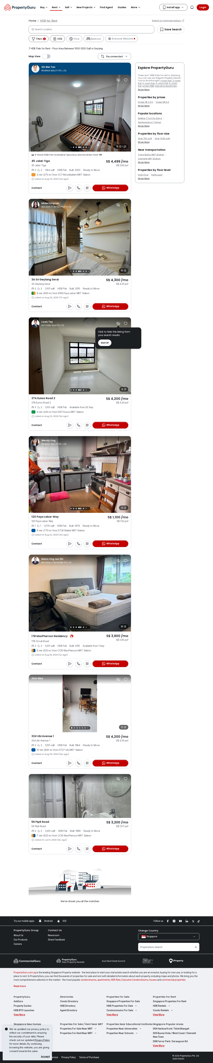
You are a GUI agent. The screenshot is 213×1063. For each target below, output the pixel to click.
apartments (103, 979)
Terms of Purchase (89, 1057)
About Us (18, 935)
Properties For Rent (164, 996)
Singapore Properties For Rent (169, 1001)
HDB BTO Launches (24, 1010)
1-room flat (166, 80)
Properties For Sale (117, 996)
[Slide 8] (86, 147)
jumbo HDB (148, 86)
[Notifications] (192, 7)
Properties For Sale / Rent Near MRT (81, 1024)
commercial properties (174, 979)
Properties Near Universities (121, 1028)
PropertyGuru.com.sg (25, 972)
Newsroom (53, 935)
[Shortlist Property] (125, 80)
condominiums (88, 979)
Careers (18, 944)
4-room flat (162, 83)
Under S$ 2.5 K (145, 102)
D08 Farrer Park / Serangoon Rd (170, 1041)
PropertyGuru (22, 996)
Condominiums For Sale (119, 1010)
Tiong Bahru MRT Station (151, 154)
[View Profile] (49, 69)
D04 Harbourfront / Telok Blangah (171, 1028)
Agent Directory (68, 1010)
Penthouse (156, 175)
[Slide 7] (83, 147)
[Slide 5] (76, 147)
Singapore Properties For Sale (123, 1001)
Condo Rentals (161, 1010)
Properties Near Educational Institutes (129, 1024)
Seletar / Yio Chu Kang (150, 118)
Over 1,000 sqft (162, 138)
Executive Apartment (166, 86)
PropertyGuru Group (26, 930)
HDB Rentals (159, 1005)
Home (32, 20)
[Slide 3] (70, 147)
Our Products (20, 939)
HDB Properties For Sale (119, 1005)
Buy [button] (42, 7)
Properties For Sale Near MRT (76, 1028)
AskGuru (18, 1001)
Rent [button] (55, 7)
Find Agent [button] (106, 7)
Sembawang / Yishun (149, 122)
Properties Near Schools (120, 1033)
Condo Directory (69, 1001)
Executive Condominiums (134, 979)
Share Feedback (56, 939)
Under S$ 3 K (162, 102)
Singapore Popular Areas (168, 1024)
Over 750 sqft (145, 138)
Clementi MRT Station (149, 158)
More (134, 7)
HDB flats (115, 979)
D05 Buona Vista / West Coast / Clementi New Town (174, 1035)
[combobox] (94, 29)
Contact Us (55, 930)
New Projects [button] (85, 7)
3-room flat (148, 83)
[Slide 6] (80, 147)
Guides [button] (122, 7)
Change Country (148, 930)
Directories (66, 996)
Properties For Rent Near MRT (76, 1033)
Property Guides (22, 1005)
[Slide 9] (88, 147)
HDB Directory (67, 1005)
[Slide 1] (71, 728)
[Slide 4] (73, 147)
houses (153, 979)
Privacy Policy (42, 1040)
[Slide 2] (74, 728)
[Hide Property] (118, 80)
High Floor (143, 175)
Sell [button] (67, 7)
